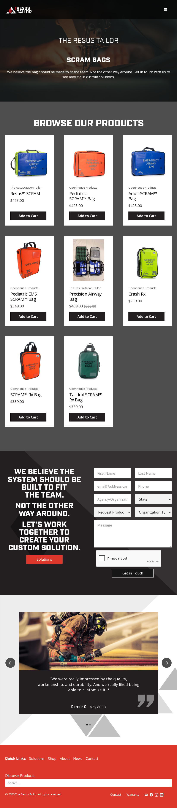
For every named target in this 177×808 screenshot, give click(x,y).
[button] (166, 9)
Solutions (44, 559)
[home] (19, 9)
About (65, 758)
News (77, 758)
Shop (52, 758)
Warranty (132, 794)
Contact (92, 758)
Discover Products (20, 775)
